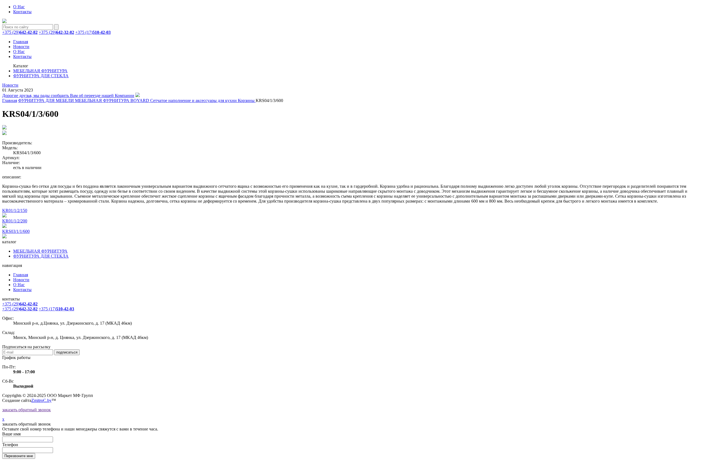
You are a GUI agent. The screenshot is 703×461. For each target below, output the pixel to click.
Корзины (247, 100)
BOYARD (140, 100)
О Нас (19, 6)
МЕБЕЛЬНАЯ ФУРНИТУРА (40, 70)
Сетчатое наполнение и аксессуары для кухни (194, 100)
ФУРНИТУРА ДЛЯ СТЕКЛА (41, 75)
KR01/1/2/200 (14, 221)
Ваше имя (11, 434)
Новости (21, 46)
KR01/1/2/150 (14, 210)
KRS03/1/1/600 (16, 231)
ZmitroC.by (41, 400)
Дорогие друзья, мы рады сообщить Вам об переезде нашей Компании (68, 95)
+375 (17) (93, 32)
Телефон (10, 444)
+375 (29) (20, 32)
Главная (20, 41)
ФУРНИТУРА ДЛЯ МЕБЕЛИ (46, 100)
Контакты (22, 11)
